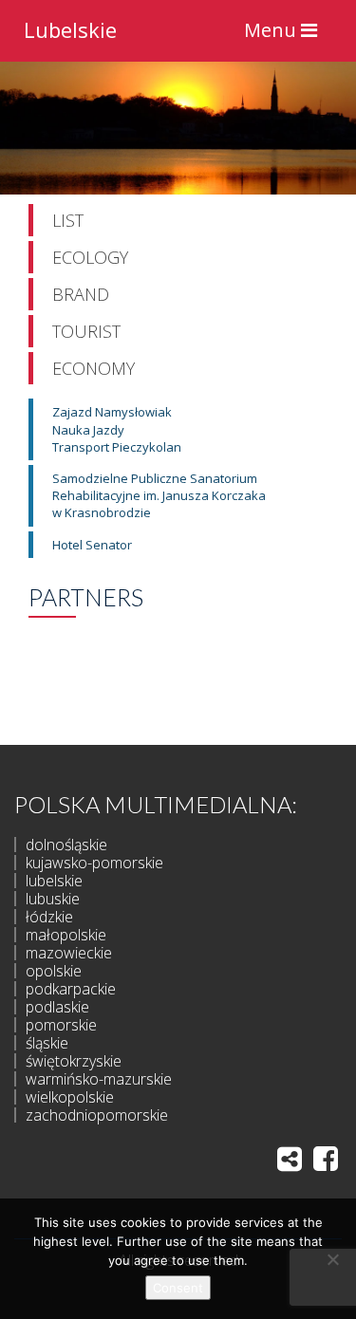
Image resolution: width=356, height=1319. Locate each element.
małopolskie (66, 934)
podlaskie (57, 1006)
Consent (178, 1287)
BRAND (80, 294)
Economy (93, 368)
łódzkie (49, 916)
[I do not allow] (332, 1259)
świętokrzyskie (74, 1060)
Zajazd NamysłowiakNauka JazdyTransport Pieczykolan (116, 429)
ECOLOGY (90, 257)
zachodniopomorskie (97, 1115)
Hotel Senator (92, 544)
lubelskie (54, 880)
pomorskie (61, 1024)
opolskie (54, 970)
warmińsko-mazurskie (99, 1078)
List (68, 220)
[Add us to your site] (289, 1158)
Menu (285, 35)
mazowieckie (69, 952)
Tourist (86, 331)
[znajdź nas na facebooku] (325, 1158)
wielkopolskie (70, 1097)
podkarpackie (71, 988)
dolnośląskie (66, 844)
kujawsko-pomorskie (94, 862)
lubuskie (53, 898)
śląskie (47, 1042)
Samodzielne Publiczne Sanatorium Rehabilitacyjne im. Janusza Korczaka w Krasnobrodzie (159, 495)
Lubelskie (70, 27)
